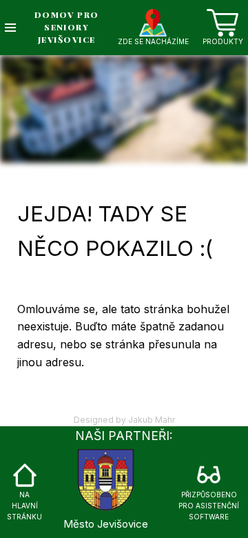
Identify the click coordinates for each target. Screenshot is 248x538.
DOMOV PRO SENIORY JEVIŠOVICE (66, 27)
